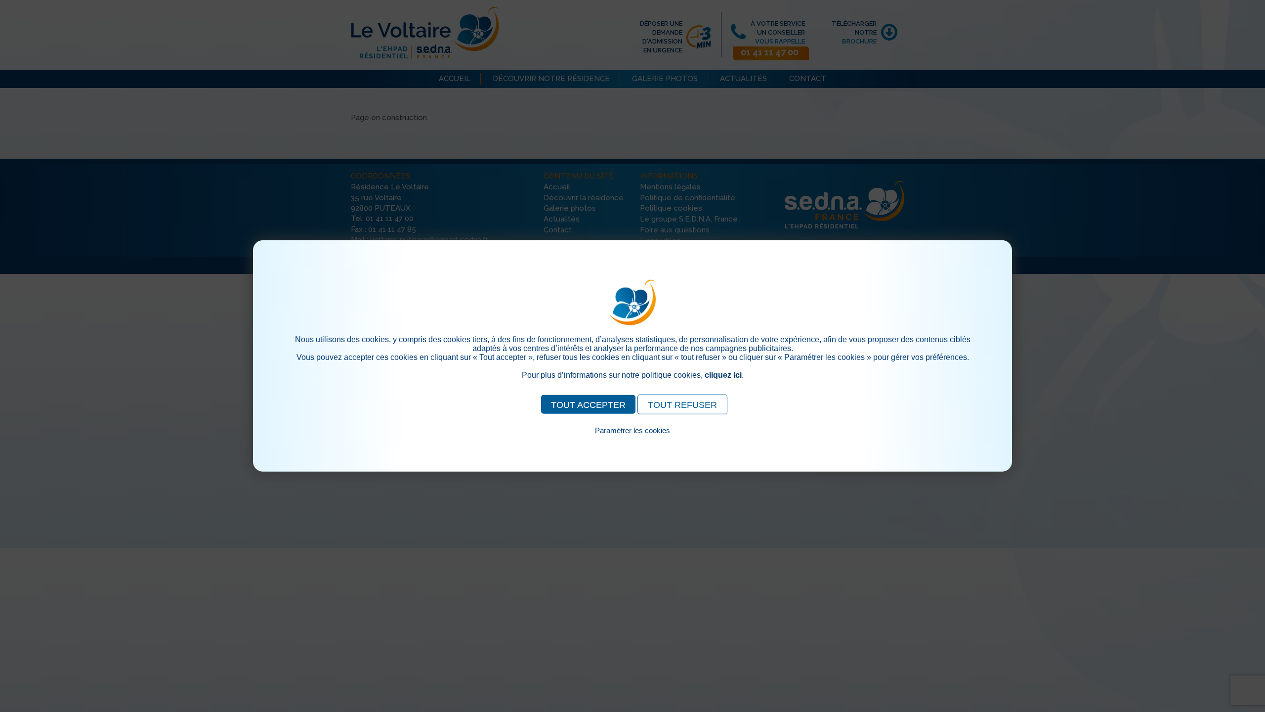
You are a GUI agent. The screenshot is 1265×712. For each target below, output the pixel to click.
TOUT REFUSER (682, 405)
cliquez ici (723, 375)
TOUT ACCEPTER (588, 405)
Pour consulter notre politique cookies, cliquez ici (632, 442)
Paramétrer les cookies (632, 430)
